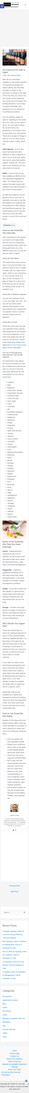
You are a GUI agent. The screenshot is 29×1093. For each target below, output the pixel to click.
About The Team (14, 1070)
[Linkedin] (13, 830)
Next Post (14, 892)
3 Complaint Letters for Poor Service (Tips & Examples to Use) (13, 965)
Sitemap (14, 1067)
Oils (5, 75)
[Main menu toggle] (25, 5)
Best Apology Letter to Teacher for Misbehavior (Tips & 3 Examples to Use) (14, 944)
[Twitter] (15, 830)
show (13, 225)
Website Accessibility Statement (14, 1064)
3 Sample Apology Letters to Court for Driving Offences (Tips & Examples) (13, 934)
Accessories (7, 996)
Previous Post (14, 886)
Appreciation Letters (10, 1000)
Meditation (6, 1022)
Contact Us (14, 1056)
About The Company (14, 1059)
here (9, 377)
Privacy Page (14, 1053)
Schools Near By (8, 1029)
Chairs (4, 1007)
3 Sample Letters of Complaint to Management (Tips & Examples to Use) (14, 975)
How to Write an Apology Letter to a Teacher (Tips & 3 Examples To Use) (14, 955)
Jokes (4, 1015)
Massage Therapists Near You (13, 1018)
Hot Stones (6, 1011)
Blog (4, 1004)
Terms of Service (14, 1061)
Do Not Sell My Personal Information (11, 1073)
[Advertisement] (14, 25)
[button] (2, 6)
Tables (4, 1033)
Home (14, 1051)
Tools (4, 1037)
